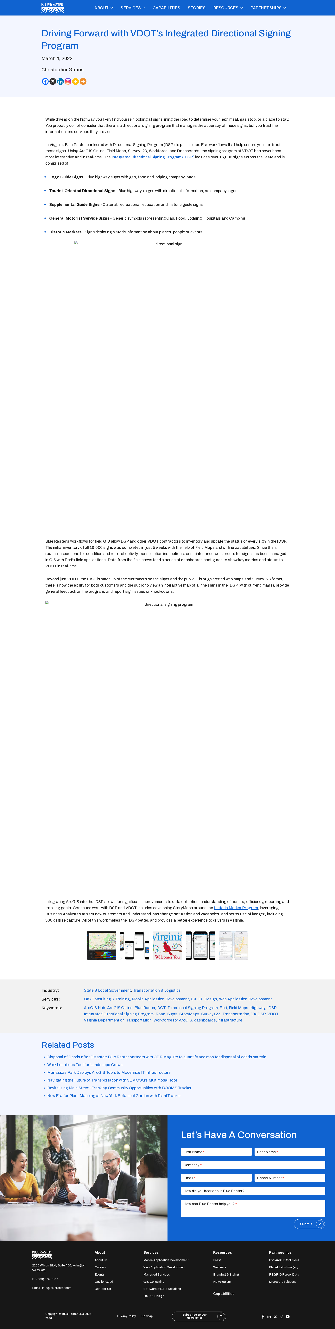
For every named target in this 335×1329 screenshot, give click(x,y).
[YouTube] (288, 1317)
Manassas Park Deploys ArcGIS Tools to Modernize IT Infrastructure (109, 1072)
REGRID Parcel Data (284, 1274)
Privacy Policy (126, 1316)
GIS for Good (104, 1281)
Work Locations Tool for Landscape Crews (85, 1065)
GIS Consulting (154, 1281)
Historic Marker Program (236, 908)
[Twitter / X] (275, 1317)
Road (160, 1014)
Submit (306, 1224)
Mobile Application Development (160, 999)
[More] (83, 81)
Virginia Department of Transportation (118, 1020)
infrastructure (230, 1020)
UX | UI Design (204, 999)
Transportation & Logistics (157, 990)
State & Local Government (107, 990)
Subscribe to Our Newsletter (194, 1316)
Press (217, 1260)
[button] (111, 7)
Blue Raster (145, 1008)
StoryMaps (189, 1014)
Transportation (235, 1014)
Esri (223, 1008)
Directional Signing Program (193, 1008)
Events (99, 1274)
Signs (172, 1014)
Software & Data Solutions (162, 1288)
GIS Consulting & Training (107, 999)
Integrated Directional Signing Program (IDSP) (153, 157)
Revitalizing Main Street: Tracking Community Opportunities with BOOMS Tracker (119, 1088)
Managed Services (156, 1274)
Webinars (219, 1267)
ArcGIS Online (120, 1008)
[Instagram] (68, 81)
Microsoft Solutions (282, 1281)
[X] (52, 81)
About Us (101, 1260)
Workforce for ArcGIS (173, 1020)
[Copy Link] (75, 81)
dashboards (205, 1020)
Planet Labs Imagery (283, 1267)
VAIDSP (258, 1014)
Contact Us (103, 1288)
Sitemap (147, 1316)
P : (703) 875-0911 (45, 1279)
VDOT (272, 1014)
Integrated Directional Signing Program (119, 1014)
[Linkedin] (60, 81)
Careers (100, 1267)
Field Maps (238, 1008)
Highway (257, 1008)
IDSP (271, 1008)
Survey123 (210, 1014)
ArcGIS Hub (94, 1008)
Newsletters (222, 1281)
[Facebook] (45, 81)
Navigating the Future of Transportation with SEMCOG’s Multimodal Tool (112, 1080)
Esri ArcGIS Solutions (284, 1260)
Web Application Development (245, 999)
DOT (161, 1008)
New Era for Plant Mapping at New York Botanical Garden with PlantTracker (114, 1096)
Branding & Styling (226, 1274)
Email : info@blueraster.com (51, 1287)
